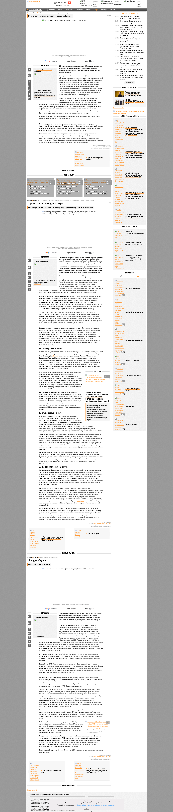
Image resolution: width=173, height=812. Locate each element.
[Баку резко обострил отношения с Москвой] (119, 389)
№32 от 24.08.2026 (61, 2)
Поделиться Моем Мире (29, 75)
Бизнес (88, 9)
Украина (52, 9)
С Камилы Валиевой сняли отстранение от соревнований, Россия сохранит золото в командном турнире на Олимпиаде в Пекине (44, 93)
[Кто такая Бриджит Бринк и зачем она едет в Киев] (119, 246)
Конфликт (69, 9)
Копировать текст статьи (29, 98)
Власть (60, 9)
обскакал (55, 356)
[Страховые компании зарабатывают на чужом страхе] (119, 424)
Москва (112, 9)
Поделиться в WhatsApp (29, 86)
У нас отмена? (40, 636)
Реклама (66, 5)
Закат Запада (139, 5)
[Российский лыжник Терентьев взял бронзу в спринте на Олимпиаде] (119, 175)
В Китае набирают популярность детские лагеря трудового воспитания (44, 282)
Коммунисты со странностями (118, 6)
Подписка (59, 5)
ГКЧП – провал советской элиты (96, 7)
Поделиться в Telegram (29, 94)
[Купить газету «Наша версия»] (55, 3)
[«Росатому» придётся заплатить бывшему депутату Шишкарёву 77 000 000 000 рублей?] (34, 772)
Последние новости (130, 13)
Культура (104, 9)
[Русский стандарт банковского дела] (119, 234)
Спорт (96, 9)
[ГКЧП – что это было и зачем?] (79, 534)
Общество (79, 9)
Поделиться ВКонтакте (29, 69)
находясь (80, 501)
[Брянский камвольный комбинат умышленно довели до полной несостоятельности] (119, 375)
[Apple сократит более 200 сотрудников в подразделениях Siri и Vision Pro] (79, 771)
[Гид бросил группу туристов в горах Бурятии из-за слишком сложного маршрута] (34, 539)
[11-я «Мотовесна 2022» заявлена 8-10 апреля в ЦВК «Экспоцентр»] (119, 261)
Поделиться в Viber (29, 90)
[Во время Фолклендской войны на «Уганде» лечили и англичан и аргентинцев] (79, 158)
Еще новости (130, 83)
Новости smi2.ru (32, 790)
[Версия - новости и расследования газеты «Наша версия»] (40, 5)
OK (87, 808)
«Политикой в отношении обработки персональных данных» (96, 805)
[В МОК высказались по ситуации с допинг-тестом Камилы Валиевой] (119, 216)
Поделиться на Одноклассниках (29, 82)
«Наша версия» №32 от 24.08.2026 (102, 523)
